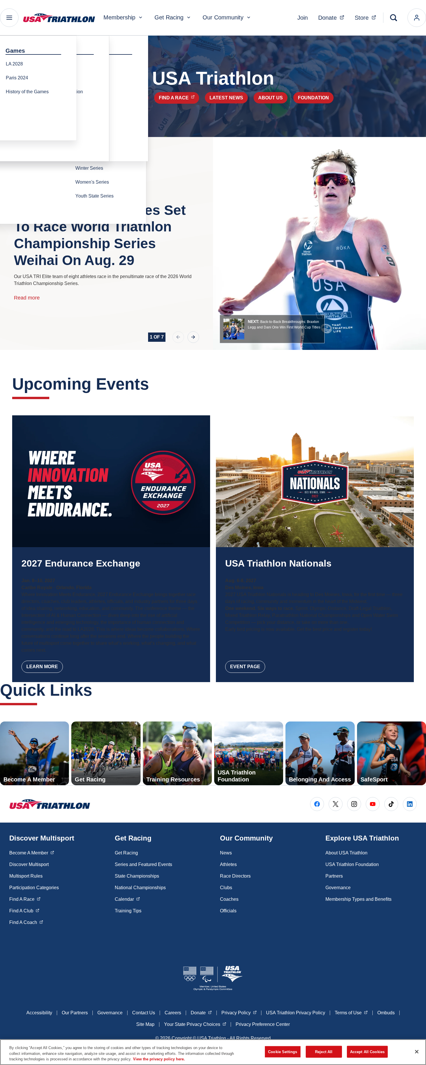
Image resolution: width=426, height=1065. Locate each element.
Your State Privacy (195, 1024)
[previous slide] (178, 337)
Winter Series (89, 168)
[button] (272, 329)
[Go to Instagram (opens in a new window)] (354, 804)
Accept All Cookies (367, 1051)
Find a (179, 97)
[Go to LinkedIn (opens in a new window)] (410, 804)
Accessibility (39, 1012)
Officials (228, 910)
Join (302, 17)
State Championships (137, 876)
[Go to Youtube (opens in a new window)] (373, 804)
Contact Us (143, 1012)
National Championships (140, 887)
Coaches (229, 899)
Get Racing (168, 17)
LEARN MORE (42, 666)
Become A (31, 852)
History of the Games (27, 91)
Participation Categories (34, 887)
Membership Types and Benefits (358, 899)
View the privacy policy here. (159, 1059)
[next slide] (193, 337)
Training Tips (128, 910)
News (226, 852)
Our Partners (75, 1012)
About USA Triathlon (346, 852)
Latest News (226, 97)
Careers (173, 1012)
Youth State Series (94, 195)
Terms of (351, 1012)
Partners (334, 876)
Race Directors (235, 876)
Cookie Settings (282, 1051)
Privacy (239, 1012)
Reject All (323, 1051)
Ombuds (386, 1012)
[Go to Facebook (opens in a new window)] (317, 804)
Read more (27, 298)
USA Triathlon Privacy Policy (295, 1012)
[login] (416, 17)
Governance (338, 887)
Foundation (313, 97)
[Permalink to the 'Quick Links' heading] (98, 690)
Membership (119, 17)
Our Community (223, 17)
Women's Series (92, 182)
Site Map (145, 1024)
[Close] (416, 1051)
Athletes (228, 864)
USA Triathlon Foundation (352, 864)
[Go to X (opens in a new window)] (336, 804)
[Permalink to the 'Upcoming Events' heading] (155, 384)
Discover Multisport (29, 864)
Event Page (245, 666)
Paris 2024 (17, 77)
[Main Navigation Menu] (9, 17)
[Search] (393, 17)
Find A (25, 899)
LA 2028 (14, 63)
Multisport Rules (26, 876)
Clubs (226, 887)
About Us (270, 97)
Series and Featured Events (143, 864)
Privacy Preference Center (263, 1024)
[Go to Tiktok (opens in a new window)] (391, 804)
